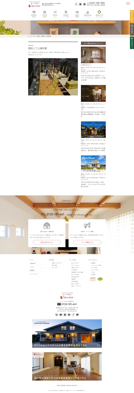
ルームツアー (55, 267)
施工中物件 (54, 265)
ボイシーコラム (75, 265)
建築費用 (77, 15)
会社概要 (93, 263)
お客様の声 (44, 15)
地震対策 (73, 279)
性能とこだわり (75, 267)
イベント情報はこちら (87, 242)
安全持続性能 (74, 281)
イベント (55, 15)
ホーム (31, 260)
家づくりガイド (75, 263)
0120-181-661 (69, 304)
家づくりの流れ (75, 283)
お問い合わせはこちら (46, 242)
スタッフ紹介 (94, 267)
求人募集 (93, 274)
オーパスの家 (66, 15)
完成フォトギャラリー (57, 263)
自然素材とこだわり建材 (77, 272)
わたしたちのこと (99, 15)
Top (130, 389)
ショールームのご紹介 (96, 265)
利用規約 (78, 390)
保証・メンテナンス (76, 286)
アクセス (93, 272)
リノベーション (87, 15)
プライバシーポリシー (72, 390)
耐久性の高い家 (75, 276)
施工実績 (34, 15)
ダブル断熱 (74, 270)
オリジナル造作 (75, 274)
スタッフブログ (94, 270)
